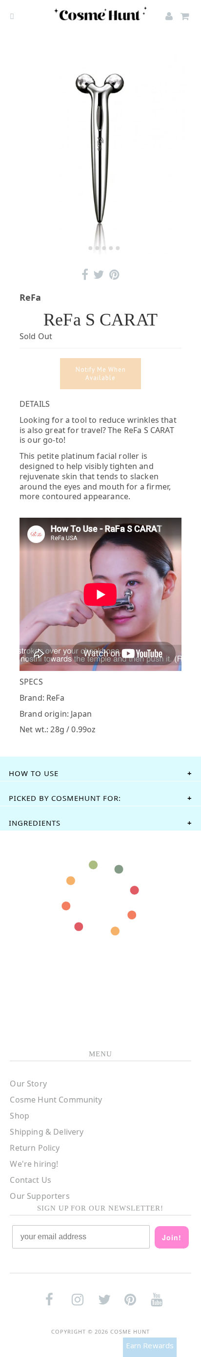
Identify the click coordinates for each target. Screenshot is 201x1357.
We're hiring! (34, 1163)
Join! (171, 1237)
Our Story (28, 1083)
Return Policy (35, 1147)
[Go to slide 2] (90, 248)
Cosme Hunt (130, 1331)
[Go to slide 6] (118, 248)
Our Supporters (39, 1196)
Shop (19, 1115)
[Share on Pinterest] (114, 275)
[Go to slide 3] (97, 248)
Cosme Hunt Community (56, 1099)
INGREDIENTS (34, 823)
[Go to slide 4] (104, 248)
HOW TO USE (34, 773)
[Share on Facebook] (84, 275)
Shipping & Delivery (46, 1131)
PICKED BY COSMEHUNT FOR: (65, 798)
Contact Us (30, 1180)
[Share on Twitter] (98, 275)
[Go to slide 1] (83, 248)
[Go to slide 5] (111, 248)
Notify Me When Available (101, 373)
